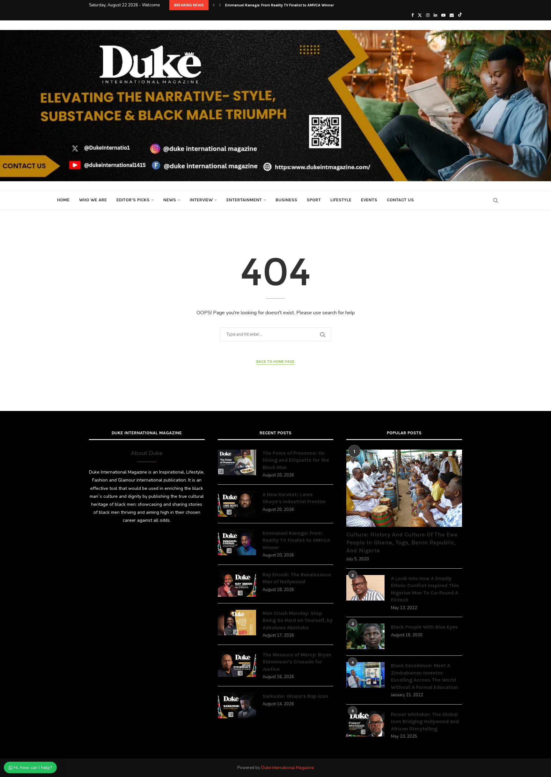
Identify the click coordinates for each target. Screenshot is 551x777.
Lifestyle (340, 200)
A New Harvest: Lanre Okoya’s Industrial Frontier (294, 497)
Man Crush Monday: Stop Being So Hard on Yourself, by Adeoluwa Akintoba (297, 620)
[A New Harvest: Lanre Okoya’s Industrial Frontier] (237, 504)
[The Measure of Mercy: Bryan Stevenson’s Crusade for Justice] (237, 664)
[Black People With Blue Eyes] (365, 636)
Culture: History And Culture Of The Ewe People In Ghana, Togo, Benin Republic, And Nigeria (402, 542)
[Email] (452, 15)
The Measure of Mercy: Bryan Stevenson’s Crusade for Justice (296, 662)
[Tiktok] (460, 15)
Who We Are (93, 200)
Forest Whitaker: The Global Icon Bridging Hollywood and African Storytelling (425, 721)
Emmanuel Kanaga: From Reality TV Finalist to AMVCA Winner (279, 5)
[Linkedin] (435, 15)
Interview (201, 200)
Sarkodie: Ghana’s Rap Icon (295, 696)
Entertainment (244, 200)
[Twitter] (420, 15)
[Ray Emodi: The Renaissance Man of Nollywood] (237, 584)
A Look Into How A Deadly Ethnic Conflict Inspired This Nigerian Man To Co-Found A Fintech (425, 589)
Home (63, 200)
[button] (213, 5)
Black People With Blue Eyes (424, 627)
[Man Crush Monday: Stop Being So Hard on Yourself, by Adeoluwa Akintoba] (237, 622)
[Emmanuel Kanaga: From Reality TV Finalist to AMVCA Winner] (237, 542)
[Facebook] (412, 15)
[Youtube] (443, 15)
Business (286, 200)
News (169, 200)
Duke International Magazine (287, 768)
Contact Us (400, 200)
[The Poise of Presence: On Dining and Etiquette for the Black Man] (237, 462)
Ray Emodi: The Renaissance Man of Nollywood (296, 578)
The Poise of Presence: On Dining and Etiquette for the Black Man (295, 460)
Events (369, 200)
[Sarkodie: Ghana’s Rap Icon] (237, 705)
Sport (314, 200)
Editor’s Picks (133, 200)
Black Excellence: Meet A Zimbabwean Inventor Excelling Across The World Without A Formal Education (424, 676)
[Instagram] (428, 15)
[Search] (495, 200)
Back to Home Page (275, 361)
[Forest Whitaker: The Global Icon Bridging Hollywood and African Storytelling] (365, 723)
